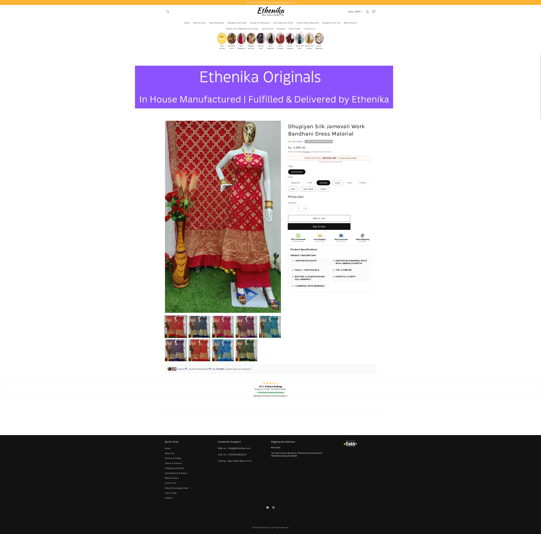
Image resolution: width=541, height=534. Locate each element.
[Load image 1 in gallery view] (176, 327)
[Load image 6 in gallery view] (176, 350)
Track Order (171, 493)
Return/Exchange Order (177, 488)
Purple (364, 183)
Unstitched (296, 172)
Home (167, 448)
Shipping (306, 152)
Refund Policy (172, 478)
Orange (323, 183)
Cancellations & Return (176, 473)
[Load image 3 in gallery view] (223, 327)
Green (324, 189)
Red (293, 189)
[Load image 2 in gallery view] (199, 327)
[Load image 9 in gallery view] (246, 350)
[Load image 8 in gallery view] (223, 350)
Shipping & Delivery (174, 468)
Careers (169, 498)
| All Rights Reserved (280, 528)
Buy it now (319, 226)
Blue (351, 183)
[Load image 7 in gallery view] (199, 350)
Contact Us (170, 483)
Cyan (337, 183)
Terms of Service (173, 463)
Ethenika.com (265, 528)
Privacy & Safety (173, 458)
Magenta (297, 183)
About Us (169, 453)
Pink (311, 183)
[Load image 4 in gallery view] (246, 327)
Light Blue (308, 189)
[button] (168, 12)
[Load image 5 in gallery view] (270, 327)
